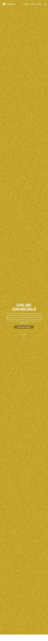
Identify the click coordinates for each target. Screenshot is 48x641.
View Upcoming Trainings (24, 327)
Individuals (26, 4)
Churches (33, 4)
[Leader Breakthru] (8, 4)
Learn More (24, 334)
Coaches (39, 4)
